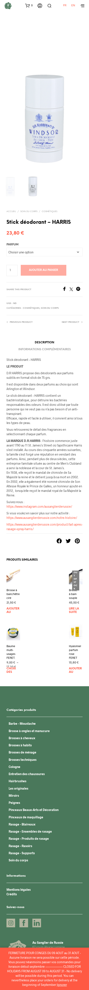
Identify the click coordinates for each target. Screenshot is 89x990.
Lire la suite (74, 610)
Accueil (11, 211)
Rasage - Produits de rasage (29, 838)
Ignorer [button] (62, 985)
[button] (29, 5)
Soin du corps (28, 211)
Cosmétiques (49, 211)
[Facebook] (66, 290)
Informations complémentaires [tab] (44, 349)
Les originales (18, 788)
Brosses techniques (23, 759)
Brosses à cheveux (22, 738)
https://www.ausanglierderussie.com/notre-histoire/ (41, 518)
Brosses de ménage (22, 752)
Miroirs (14, 795)
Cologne (14, 767)
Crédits (11, 894)
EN (73, 5)
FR (64, 5)
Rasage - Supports (22, 853)
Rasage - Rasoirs (20, 846)
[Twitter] (73, 290)
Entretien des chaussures (27, 774)
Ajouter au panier (43, 270)
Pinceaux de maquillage (26, 817)
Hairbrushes (17, 781)
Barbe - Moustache (22, 723)
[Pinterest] (79, 290)
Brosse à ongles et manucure (29, 731)
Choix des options (12, 670)
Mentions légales (18, 889)
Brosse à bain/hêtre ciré (13, 593)
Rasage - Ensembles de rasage (30, 831)
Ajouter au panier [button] (12, 610)
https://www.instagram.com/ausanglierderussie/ (39, 506)
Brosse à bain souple (73, 593)
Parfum (12, 244)
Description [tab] (44, 342)
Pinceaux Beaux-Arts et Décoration (34, 810)
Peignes (14, 802)
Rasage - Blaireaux (22, 824)
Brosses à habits (20, 745)
